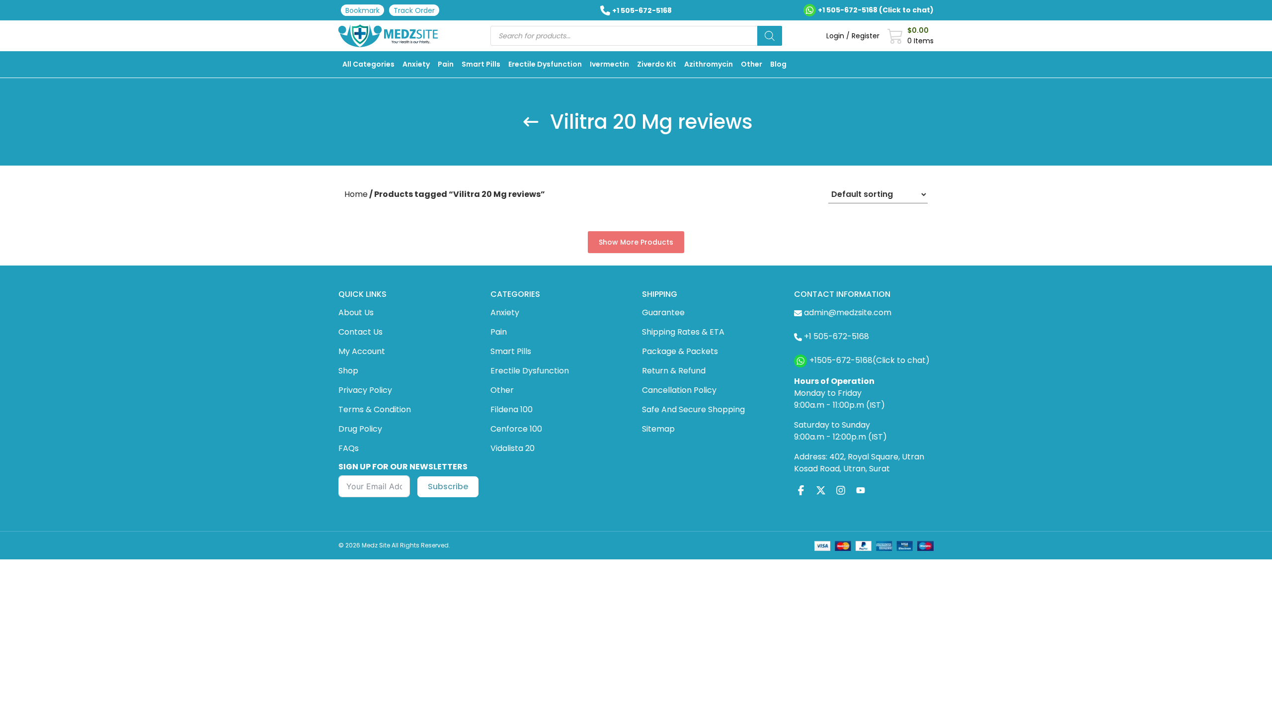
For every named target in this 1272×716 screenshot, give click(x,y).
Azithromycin (708, 64)
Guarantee (663, 312)
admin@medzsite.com (847, 312)
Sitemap (658, 429)
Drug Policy (360, 429)
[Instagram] (841, 490)
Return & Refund (674, 370)
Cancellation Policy (679, 390)
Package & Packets (680, 351)
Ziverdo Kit (656, 64)
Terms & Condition (374, 409)
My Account (361, 351)
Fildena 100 (511, 409)
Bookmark (362, 10)
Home (356, 194)
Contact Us (360, 332)
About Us (356, 312)
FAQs (348, 448)
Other (751, 64)
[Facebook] (801, 490)
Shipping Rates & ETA (683, 332)
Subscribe (448, 486)
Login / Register (852, 36)
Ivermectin (609, 64)
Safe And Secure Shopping (693, 409)
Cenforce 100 (516, 429)
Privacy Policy (365, 390)
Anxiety (416, 64)
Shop (348, 370)
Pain (446, 64)
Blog (778, 64)
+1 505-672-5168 (642, 10)
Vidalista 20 (512, 448)
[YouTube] (861, 490)
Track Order (414, 10)
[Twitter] (821, 490)
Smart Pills (481, 64)
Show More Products (636, 242)
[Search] (769, 36)
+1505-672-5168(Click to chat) (869, 360)
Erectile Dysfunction (545, 64)
